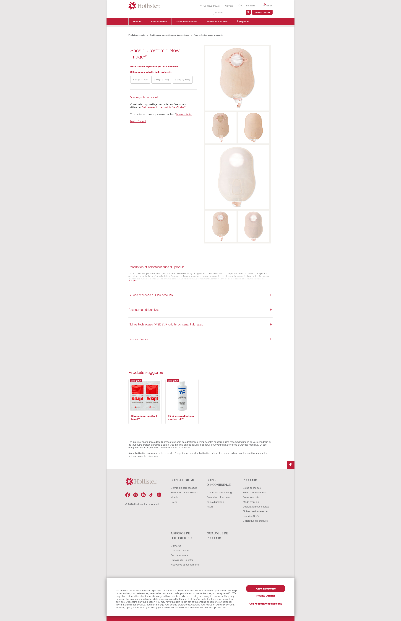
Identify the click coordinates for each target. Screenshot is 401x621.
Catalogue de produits (255, 520)
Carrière (229, 5)
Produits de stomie (136, 35)
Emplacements (179, 555)
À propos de (243, 21)
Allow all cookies (266, 588)
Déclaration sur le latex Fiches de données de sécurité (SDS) (256, 511)
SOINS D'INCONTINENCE (219, 482)
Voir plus (132, 280)
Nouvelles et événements (185, 564)
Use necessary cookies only (265, 603)
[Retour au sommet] (290, 465)
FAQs (174, 501)
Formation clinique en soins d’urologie (219, 499)
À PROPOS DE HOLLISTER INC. (181, 535)
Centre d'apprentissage (184, 487)
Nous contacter (262, 12)
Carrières (176, 545)
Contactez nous (180, 550)
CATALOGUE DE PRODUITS (217, 535)
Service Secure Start (217, 21)
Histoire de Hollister (182, 559)
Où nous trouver (211, 5)
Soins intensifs (251, 497)
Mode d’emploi (138, 121)
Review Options (265, 595)
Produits (137, 21)
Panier (268, 5)
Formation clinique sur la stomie (184, 495)
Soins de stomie (159, 21)
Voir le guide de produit (144, 97)
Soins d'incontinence (186, 21)
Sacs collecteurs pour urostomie (208, 35)
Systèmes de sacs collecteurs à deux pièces (169, 35)
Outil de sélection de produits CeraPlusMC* (164, 107)
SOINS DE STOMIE (183, 480)
